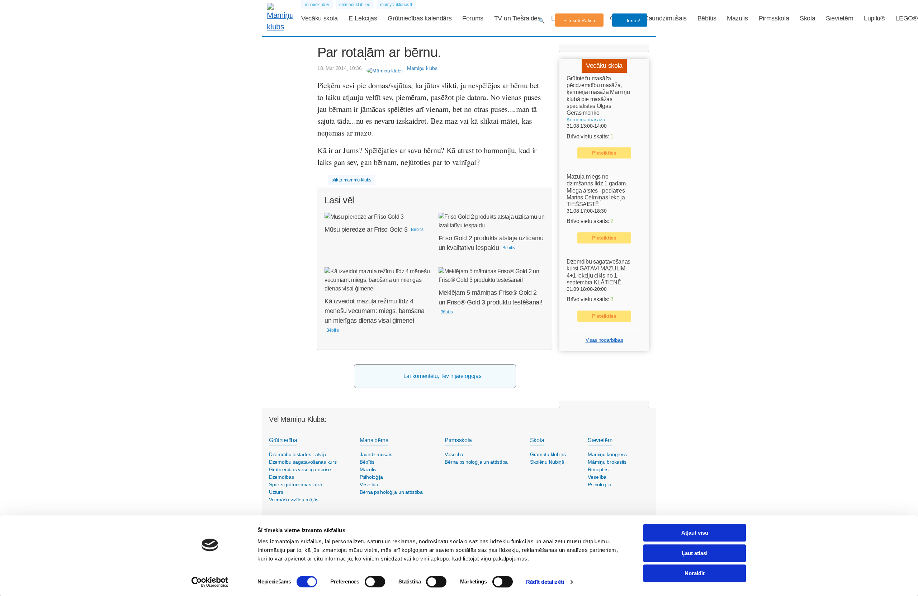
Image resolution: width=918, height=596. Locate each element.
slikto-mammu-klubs (352, 180)
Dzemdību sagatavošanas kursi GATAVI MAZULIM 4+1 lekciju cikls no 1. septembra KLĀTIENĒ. (598, 272)
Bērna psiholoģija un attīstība (391, 492)
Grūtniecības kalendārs (419, 18)
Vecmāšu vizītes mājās (293, 499)
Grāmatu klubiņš (548, 454)
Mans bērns (374, 440)
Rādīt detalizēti (545, 582)
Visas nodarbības (604, 340)
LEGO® (906, 18)
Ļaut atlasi (695, 553)
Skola (807, 18)
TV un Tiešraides (517, 18)
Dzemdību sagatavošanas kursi (303, 462)
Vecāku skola (319, 18)
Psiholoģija (371, 477)
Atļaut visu (694, 533)
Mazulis (737, 18)
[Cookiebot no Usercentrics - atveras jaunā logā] (210, 582)
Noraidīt (695, 573)
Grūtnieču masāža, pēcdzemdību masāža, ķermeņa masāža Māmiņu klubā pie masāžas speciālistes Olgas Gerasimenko (598, 95)
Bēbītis (706, 18)
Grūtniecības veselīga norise (300, 469)
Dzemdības (281, 477)
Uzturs (276, 492)
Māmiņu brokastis (607, 462)
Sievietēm (839, 18)
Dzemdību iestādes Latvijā (297, 454)
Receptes (598, 469)
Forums (472, 18)
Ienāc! (632, 20)
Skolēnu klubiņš (547, 462)
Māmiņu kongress (607, 454)
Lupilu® (874, 18)
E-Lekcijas (363, 18)
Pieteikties (604, 153)
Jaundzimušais (666, 18)
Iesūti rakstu (582, 20)
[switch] (375, 581)
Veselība (369, 484)
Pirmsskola (774, 18)
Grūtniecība (283, 440)
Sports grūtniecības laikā (295, 484)
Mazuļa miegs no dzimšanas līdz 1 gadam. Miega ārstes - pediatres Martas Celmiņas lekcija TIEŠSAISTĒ (597, 190)
